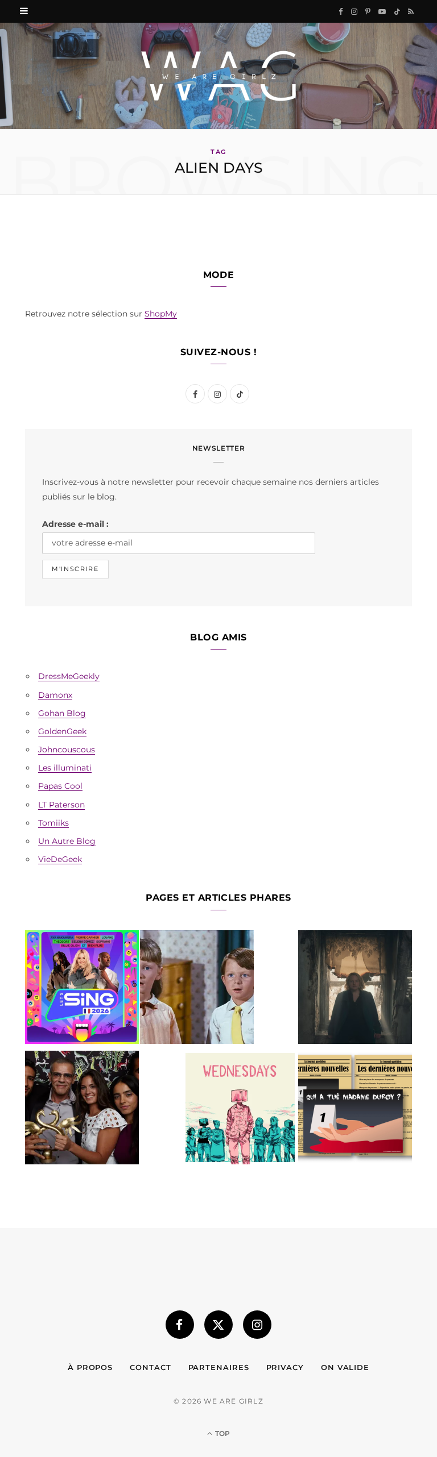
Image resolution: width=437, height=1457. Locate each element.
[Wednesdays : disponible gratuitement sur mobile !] (240, 1110)
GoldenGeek (62, 731)
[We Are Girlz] (218, 76)
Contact (150, 1367)
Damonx (55, 695)
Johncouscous (66, 749)
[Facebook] (180, 1324)
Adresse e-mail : (75, 524)
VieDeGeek (60, 859)
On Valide (345, 1367)
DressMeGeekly (69, 676)
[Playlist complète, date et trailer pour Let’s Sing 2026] (82, 989)
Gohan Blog (62, 713)
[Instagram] (257, 1324)
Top (221, 1433)
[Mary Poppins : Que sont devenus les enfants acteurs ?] (197, 989)
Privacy (285, 1367)
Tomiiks (53, 823)
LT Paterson (61, 805)
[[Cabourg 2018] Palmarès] (82, 1110)
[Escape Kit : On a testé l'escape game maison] (355, 1110)
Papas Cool (60, 786)
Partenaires (218, 1367)
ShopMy (161, 314)
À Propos (90, 1367)
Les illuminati (65, 768)
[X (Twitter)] (218, 1324)
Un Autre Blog (67, 841)
